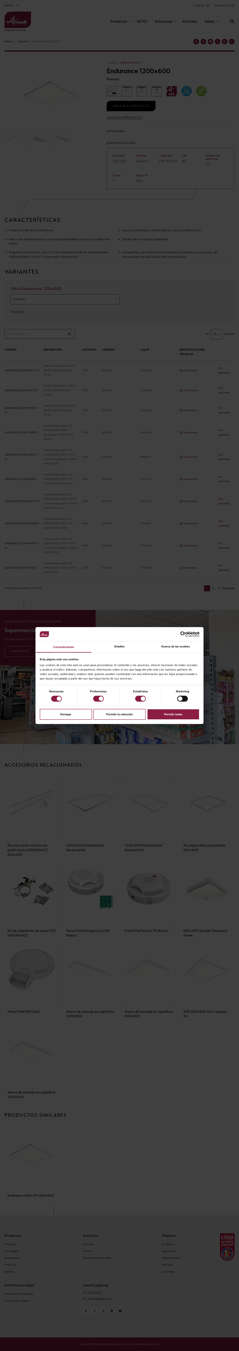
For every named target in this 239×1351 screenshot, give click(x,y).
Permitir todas (173, 714)
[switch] (98, 699)
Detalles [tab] (119, 646)
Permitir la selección (119, 714)
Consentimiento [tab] (63, 647)
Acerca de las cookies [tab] (175, 646)
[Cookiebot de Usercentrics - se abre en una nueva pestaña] (183, 634)
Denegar (65, 714)
